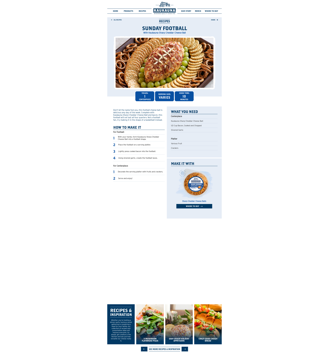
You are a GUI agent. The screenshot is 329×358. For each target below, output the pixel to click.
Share (213, 20)
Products (128, 11)
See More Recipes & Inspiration (164, 349)
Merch (198, 11)
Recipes (142, 11)
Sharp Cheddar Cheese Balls (194, 201)
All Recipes (117, 20)
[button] (144, 349)
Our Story (186, 11)
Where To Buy (211, 11)
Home (115, 11)
